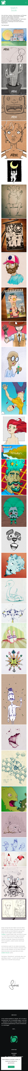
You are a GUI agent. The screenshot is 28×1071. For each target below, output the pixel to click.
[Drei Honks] (14, 845)
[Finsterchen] (14, 565)
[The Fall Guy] (14, 398)
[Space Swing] (14, 171)
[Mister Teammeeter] (14, 768)
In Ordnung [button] (11, 1066)
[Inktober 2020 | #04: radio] (14, 79)
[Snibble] (14, 590)
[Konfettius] (14, 699)
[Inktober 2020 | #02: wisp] (14, 140)
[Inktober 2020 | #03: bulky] (14, 108)
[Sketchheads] (14, 859)
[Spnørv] (14, 882)
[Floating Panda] (14, 539)
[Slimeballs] (14, 799)
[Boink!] (14, 37)
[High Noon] (14, 334)
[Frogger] (14, 824)
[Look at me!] (14, 430)
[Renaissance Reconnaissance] (14, 235)
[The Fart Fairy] (14, 452)
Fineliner (3, 934)
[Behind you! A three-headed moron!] (14, 201)
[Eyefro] (14, 511)
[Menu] (25, 2)
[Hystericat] (14, 661)
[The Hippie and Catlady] (14, 909)
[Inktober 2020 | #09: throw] (14, 54)
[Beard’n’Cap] (14, 269)
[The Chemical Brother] (14, 364)
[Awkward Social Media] (14, 304)
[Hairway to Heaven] (14, 477)
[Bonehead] (14, 613)
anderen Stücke (5, 952)
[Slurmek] (14, 737)
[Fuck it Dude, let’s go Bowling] (14, 635)
